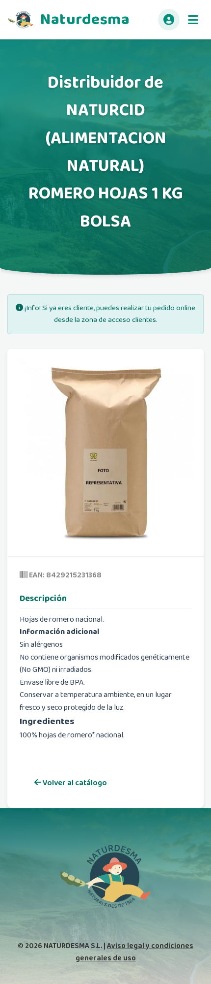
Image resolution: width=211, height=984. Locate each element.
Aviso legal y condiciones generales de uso (135, 951)
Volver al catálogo (74, 783)
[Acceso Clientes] (169, 20)
